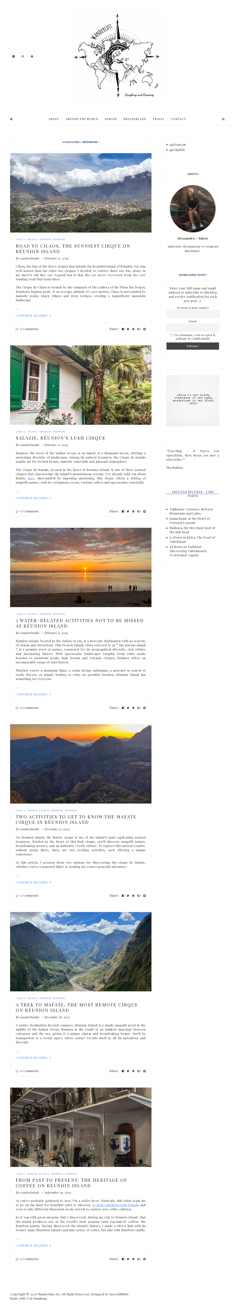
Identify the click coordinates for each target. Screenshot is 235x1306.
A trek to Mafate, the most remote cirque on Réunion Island (77, 1007)
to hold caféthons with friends (115, 1205)
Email (192, 321)
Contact (178, 119)
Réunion (45, 239)
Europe (111, 119)
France (32, 239)
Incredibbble (119, 1294)
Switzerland (135, 119)
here (31, 478)
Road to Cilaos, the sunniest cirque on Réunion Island (73, 248)
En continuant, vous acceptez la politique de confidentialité (195, 336)
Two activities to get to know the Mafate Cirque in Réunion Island (76, 819)
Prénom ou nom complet (193, 308)
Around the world (82, 119)
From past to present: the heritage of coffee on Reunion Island (71, 1182)
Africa (21, 239)
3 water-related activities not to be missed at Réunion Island (80, 623)
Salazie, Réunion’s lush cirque (61, 438)
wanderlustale (29, 258)
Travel (159, 119)
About (54, 119)
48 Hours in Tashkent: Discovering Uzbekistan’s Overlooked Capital (188, 551)
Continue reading (32, 315)
